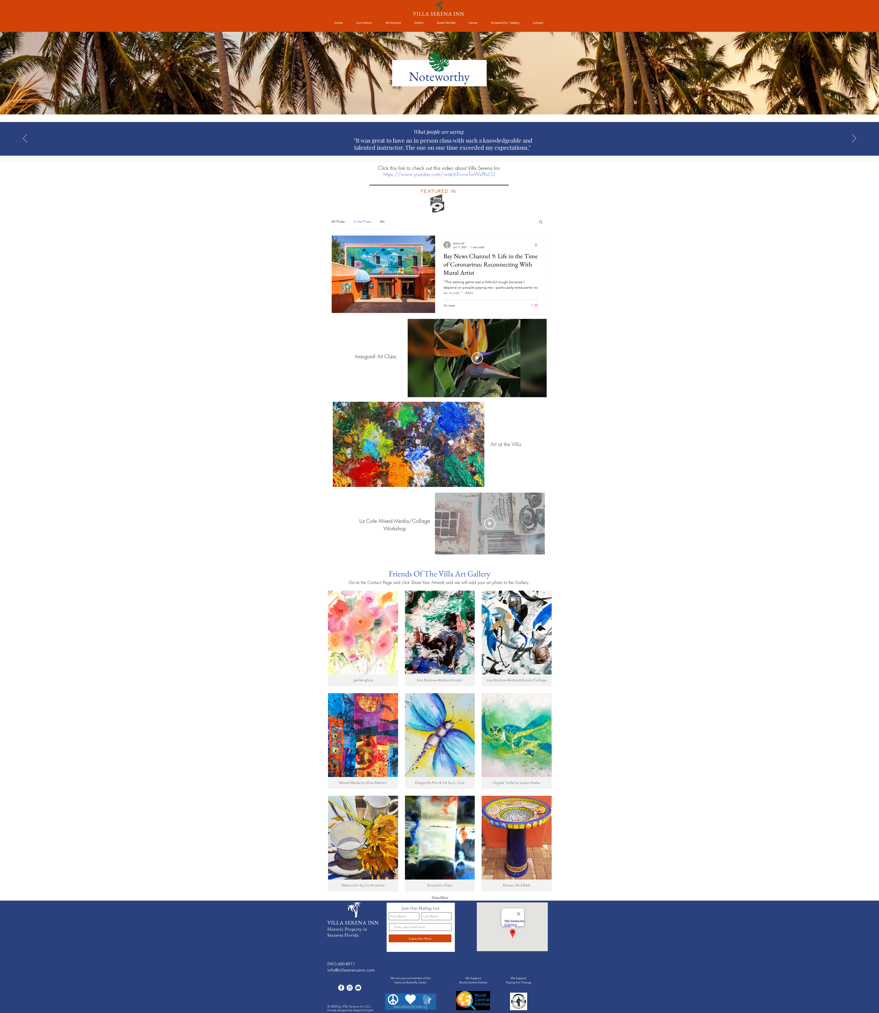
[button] (538, 22)
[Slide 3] (441, 144)
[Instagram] (350, 988)
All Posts (338, 221)
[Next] (854, 138)
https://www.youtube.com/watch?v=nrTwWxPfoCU (439, 174)
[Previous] (25, 138)
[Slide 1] (433, 144)
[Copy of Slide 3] (445, 144)
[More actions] (537, 245)
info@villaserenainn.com (351, 970)
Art (382, 221)
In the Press (362, 221)
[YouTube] (358, 988)
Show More (440, 897)
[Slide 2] (437, 144)
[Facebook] (341, 988)
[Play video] (477, 358)
